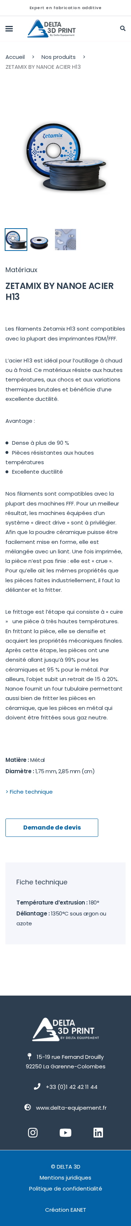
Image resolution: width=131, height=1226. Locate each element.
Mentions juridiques (65, 1177)
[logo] (61, 28)
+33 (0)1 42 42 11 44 (72, 1087)
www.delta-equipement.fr (71, 1108)
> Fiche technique (29, 792)
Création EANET (65, 1210)
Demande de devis (52, 827)
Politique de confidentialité (65, 1188)
